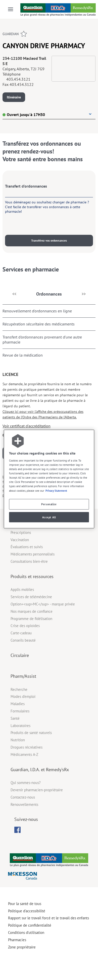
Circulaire (20, 655)
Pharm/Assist (23, 676)
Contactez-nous (23, 797)
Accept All (49, 517)
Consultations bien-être (29, 561)
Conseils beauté (23, 640)
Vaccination (20, 539)
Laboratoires (20, 725)
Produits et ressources (32, 576)
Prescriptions (21, 532)
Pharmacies (17, 939)
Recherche (19, 689)
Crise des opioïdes (25, 625)
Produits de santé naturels (31, 732)
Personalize (49, 504)
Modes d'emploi (23, 696)
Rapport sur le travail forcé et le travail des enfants (48, 918)
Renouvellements (24, 804)
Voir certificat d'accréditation (27, 425)
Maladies (18, 703)
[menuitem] (17, 830)
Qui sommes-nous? (26, 782)
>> (84, 294)
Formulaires (20, 711)
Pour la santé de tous (24, 903)
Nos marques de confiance (32, 611)
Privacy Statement (56, 490)
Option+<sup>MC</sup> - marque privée (43, 604)
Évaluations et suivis (27, 546)
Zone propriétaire (22, 947)
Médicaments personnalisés (33, 554)
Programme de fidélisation (31, 618)
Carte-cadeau (21, 633)
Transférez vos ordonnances (49, 240)
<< (14, 294)
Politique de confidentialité (29, 925)
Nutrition (18, 740)
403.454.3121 (18, 79)
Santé (15, 718)
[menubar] (17, 829)
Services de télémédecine (31, 596)
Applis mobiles (22, 589)
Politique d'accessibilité (26, 911)
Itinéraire (14, 97)
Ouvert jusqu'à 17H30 (26, 114)
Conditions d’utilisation (26, 932)
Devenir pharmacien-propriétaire (37, 789)
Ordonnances (49, 294)
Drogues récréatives (26, 747)
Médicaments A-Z (24, 754)
